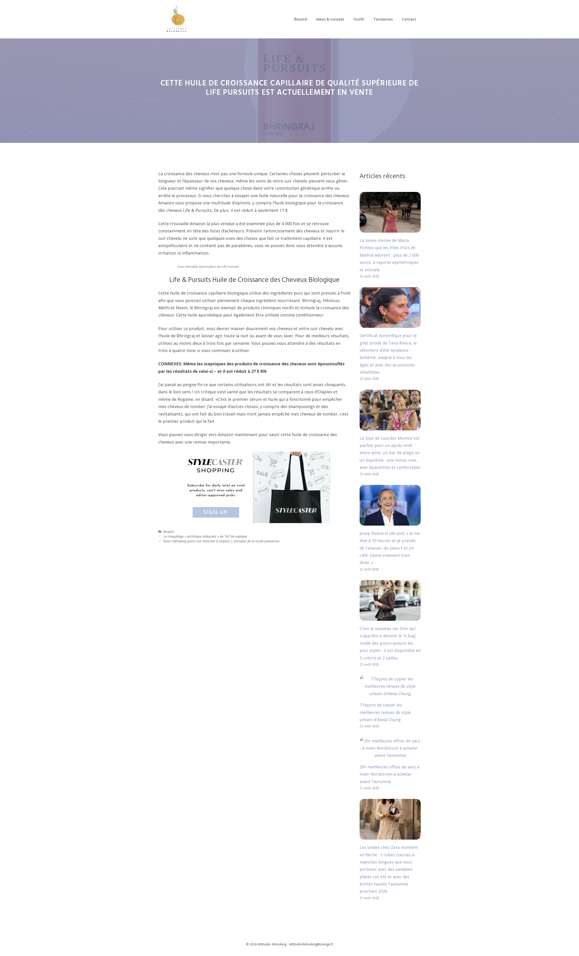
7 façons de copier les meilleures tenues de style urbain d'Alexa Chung (385, 712)
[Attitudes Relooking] (176, 18)
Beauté (300, 19)
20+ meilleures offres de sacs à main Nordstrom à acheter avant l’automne (389, 774)
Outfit (358, 19)
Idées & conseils (330, 19)
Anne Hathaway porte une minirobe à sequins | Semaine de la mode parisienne (221, 541)
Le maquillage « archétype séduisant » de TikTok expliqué (205, 536)
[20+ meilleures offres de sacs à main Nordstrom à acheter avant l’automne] (390, 755)
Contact (409, 19)
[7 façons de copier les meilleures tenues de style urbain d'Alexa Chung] (390, 693)
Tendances (383, 19)
